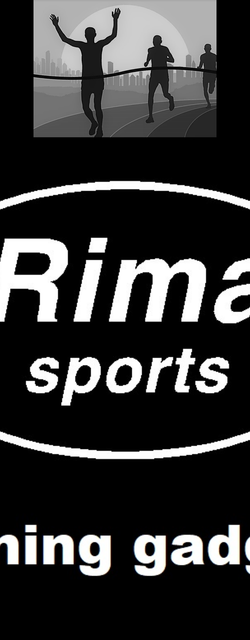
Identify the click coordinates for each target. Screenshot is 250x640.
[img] (125, 320)
